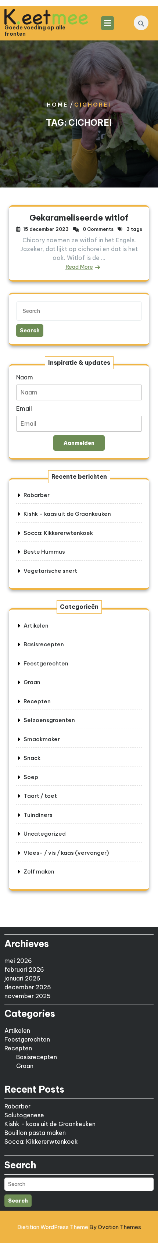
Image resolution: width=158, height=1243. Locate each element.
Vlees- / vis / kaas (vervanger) (66, 852)
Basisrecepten (44, 644)
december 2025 (27, 987)
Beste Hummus (44, 551)
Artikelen (36, 625)
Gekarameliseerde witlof (79, 217)
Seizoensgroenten (49, 720)
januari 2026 (22, 978)
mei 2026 (18, 960)
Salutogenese (24, 1115)
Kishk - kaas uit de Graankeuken (50, 1124)
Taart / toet (40, 795)
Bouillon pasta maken (35, 1132)
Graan (32, 682)
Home (57, 104)
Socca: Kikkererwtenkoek (58, 532)
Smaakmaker (42, 739)
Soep (31, 777)
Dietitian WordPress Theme (79, 1227)
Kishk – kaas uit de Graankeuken (67, 513)
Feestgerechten (46, 663)
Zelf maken (39, 871)
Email (24, 408)
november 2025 (27, 996)
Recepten (37, 701)
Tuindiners (38, 814)
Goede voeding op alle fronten (34, 30)
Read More (79, 266)
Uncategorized (45, 833)
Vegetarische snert (50, 570)
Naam (24, 377)
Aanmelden (79, 443)
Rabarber (37, 495)
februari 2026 (24, 969)
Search (30, 330)
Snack (32, 757)
